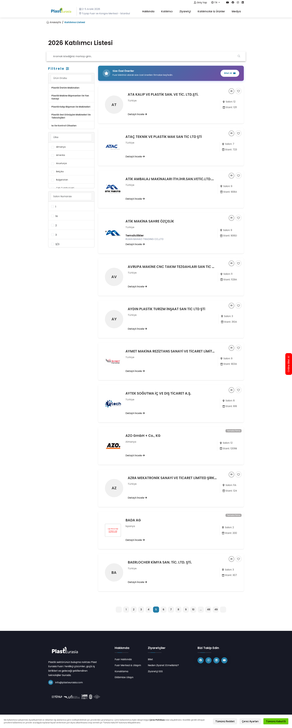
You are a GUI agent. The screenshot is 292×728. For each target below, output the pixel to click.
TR (216, 2)
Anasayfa (55, 22)
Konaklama (121, 671)
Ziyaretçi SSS (155, 671)
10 (193, 609)
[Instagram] (208, 660)
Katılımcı (167, 11)
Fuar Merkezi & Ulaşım (128, 665)
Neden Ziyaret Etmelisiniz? (163, 665)
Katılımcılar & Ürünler (212, 11)
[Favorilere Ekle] (238, 91)
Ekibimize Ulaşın (124, 677)
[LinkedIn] (216, 660)
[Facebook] (201, 660)
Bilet (150, 659)
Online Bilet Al (288, 364)
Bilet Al (228, 73)
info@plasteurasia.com (69, 682)
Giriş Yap (201, 2)
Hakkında (148, 11)
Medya (236, 11)
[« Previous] (119, 610)
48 (208, 609)
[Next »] (223, 610)
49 (216, 609)
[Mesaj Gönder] (231, 91)
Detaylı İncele (136, 114)
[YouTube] (224, 660)
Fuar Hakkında (123, 659)
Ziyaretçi (185, 11)
